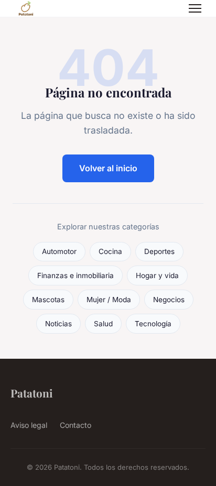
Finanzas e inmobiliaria (75, 275)
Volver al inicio (108, 168)
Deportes (159, 251)
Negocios (169, 299)
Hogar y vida (157, 275)
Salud (103, 323)
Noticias (58, 323)
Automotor (59, 251)
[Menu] (195, 8)
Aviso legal (28, 425)
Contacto (75, 425)
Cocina (110, 251)
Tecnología (153, 323)
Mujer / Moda (109, 299)
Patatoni (31, 392)
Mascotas (48, 299)
